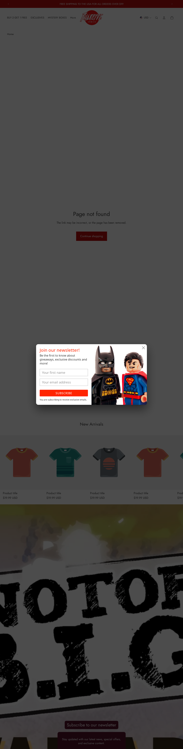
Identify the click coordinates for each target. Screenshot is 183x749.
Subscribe (64, 393)
